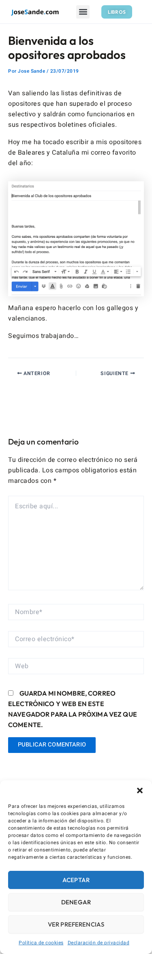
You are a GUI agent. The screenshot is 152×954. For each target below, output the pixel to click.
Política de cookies (41, 942)
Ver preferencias (76, 924)
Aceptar (76, 880)
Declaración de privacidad (99, 942)
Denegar (76, 902)
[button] (140, 790)
